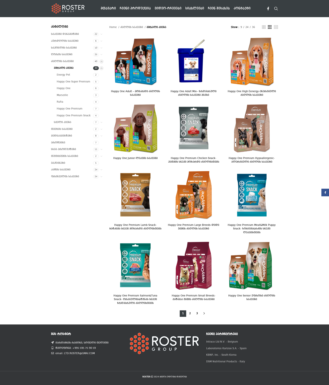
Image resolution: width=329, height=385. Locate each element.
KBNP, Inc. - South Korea (221, 355)
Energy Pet (63, 74)
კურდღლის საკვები (64, 41)
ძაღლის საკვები (62, 61)
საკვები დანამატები (65, 34)
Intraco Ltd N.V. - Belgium (222, 341)
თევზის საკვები (62, 129)
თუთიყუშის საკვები (64, 156)
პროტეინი (58, 142)
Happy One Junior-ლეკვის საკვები (135, 158)
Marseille (62, 95)
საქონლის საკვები (64, 47)
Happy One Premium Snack (74, 115)
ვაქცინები (58, 163)
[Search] (276, 8)
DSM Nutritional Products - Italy (225, 361)
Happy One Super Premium (73, 81)
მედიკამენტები (61, 135)
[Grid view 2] (264, 27)
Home (113, 27)
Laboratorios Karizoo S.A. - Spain (226, 348)
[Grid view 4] (276, 27)
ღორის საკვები (61, 54)
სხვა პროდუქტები (63, 149)
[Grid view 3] (270, 27)
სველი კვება (62, 122)
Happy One (63, 88)
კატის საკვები (60, 169)
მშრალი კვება (63, 68)
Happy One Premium (69, 108)
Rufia (60, 102)
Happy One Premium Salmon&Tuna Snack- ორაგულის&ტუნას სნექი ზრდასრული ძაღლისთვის (135, 299)
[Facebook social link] (268, 8)
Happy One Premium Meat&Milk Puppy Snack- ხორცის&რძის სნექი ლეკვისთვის (252, 229)
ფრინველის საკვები (65, 176)
